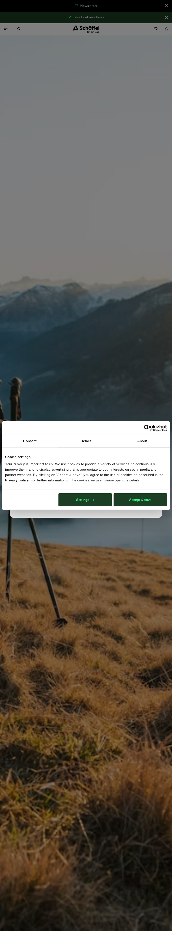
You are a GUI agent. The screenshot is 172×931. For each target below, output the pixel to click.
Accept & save (140, 499)
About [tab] (142, 441)
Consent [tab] (30, 441)
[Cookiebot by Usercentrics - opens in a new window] (147, 428)
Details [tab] (86, 441)
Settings (82, 499)
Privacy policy (17, 480)
